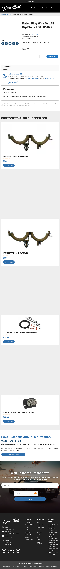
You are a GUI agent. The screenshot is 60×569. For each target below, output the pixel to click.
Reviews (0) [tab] (6, 69)
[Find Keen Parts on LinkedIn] (18, 551)
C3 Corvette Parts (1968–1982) (53, 533)
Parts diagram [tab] (6, 66)
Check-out (28, 534)
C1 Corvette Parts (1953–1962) (53, 525)
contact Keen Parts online (31, 78)
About (38, 537)
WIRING (10, 14)
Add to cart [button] (9, 165)
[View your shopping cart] (43, 7)
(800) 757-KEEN (28, 444)
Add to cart (52, 56)
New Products (40, 527)
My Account (28, 522)
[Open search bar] (47, 8)
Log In (26, 529)
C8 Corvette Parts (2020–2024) (53, 553)
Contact (39, 539)
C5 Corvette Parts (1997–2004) (53, 541)
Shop (6, 14)
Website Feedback (39, 542)
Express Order (29, 539)
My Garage (28, 527)
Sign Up (30, 499)
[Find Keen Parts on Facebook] (4, 551)
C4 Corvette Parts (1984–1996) (52, 537)
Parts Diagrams (41, 529)
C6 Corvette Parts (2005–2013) (53, 545)
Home (2, 14)
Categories (40, 524)
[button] (2, 43)
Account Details (29, 524)
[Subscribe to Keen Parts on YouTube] (13, 551)
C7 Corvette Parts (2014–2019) (53, 549)
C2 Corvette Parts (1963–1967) (52, 529)
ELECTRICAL (34, 34)
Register (27, 532)
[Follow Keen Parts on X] (9, 551)
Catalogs (39, 532)
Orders (27, 537)
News (38, 534)
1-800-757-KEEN (49, 78)
